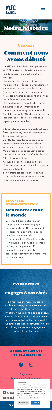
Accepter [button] (35, 402)
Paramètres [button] (23, 402)
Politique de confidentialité (27, 398)
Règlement (26, 374)
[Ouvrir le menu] (43, 10)
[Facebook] (21, 364)
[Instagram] (31, 364)
